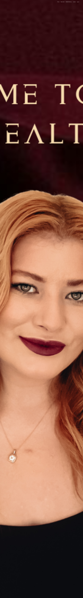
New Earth (62, 1)
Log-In (78, 1)
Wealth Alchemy (69, 1)
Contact (74, 1)
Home (58, 1)
